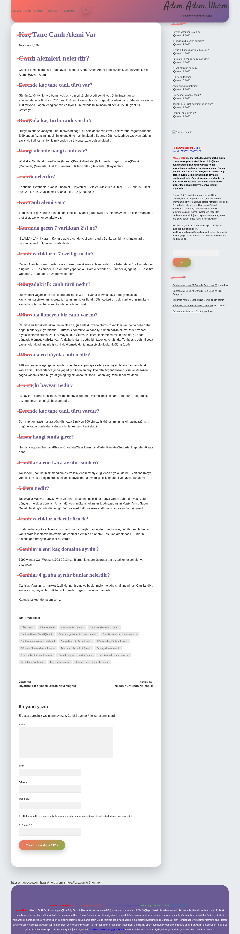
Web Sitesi (24, 799)
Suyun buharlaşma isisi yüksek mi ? (190, 50)
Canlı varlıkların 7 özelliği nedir (36, 634)
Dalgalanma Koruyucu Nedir (187, 311)
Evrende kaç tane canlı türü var (36, 655)
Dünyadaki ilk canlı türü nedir (76, 648)
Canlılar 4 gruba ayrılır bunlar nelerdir (77, 634)
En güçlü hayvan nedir (108, 648)
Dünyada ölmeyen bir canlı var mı (38, 648)
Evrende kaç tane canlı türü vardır (75, 655)
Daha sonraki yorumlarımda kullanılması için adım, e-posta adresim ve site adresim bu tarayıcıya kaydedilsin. (78, 816)
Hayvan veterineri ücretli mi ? (187, 32)
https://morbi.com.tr (52, 882)
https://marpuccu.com (25, 882)
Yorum (22, 724)
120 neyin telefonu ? (182, 77)
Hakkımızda (68, 11)
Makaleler (33, 617)
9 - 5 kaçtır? (25, 825)
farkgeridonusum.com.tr (46, 599)
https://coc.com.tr (77, 882)
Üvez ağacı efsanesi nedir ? (186, 95)
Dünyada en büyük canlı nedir (76, 641)
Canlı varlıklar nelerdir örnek (104, 627)
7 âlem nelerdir (47, 627)
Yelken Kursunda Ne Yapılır (133, 685)
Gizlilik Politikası (33, 11)
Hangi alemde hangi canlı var (114, 655)
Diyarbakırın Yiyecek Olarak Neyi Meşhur (47, 685)
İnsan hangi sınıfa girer (32, 662)
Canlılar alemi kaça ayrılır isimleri (38, 641)
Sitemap (94, 882)
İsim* (21, 766)
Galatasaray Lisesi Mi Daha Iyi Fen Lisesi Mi (195, 285)
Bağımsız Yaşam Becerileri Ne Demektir (192, 300)
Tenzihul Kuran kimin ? (184, 113)
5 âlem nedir (27, 627)
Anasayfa (16, 11)
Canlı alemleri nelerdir (72, 627)
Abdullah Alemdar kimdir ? (185, 86)
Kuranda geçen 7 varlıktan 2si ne (92, 662)
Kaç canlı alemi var (60, 662)
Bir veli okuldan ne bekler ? (186, 68)
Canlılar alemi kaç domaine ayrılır (120, 634)
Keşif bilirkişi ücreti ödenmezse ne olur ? (193, 104)
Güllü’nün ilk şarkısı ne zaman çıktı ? (190, 59)
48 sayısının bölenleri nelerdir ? (188, 41)
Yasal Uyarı (52, 11)
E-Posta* (23, 782)
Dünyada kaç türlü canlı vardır (112, 641)
